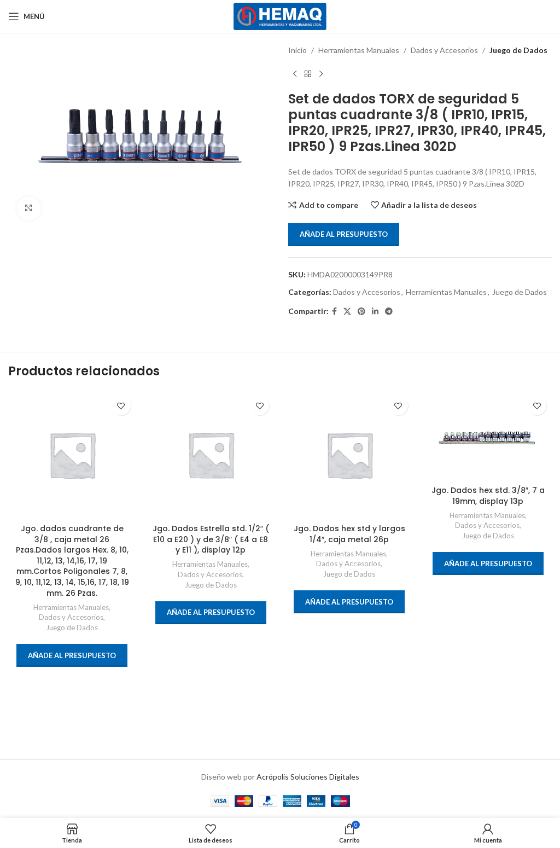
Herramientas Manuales (358, 50)
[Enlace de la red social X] (347, 311)
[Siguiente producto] (321, 73)
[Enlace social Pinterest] (361, 311)
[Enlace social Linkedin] (375, 311)
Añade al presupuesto (344, 234)
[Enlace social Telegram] (389, 311)
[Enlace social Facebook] (334, 311)
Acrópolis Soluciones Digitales (307, 776)
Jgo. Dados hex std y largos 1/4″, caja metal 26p (349, 534)
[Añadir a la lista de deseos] (121, 405)
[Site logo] (280, 15)
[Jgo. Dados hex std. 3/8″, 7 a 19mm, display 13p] (488, 435)
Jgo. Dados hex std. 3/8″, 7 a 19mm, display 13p (488, 496)
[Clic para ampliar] (28, 208)
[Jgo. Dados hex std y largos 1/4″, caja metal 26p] (349, 455)
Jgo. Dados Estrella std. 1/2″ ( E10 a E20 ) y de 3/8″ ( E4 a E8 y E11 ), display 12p (211, 539)
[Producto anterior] (294, 73)
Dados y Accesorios (444, 50)
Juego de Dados (518, 50)
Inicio (297, 50)
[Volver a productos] (307, 73)
